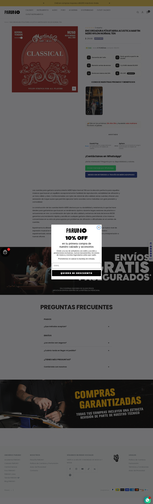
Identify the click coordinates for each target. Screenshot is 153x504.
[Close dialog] (99, 227)
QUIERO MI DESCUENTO (76, 273)
